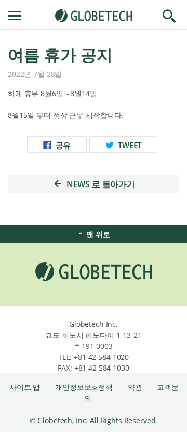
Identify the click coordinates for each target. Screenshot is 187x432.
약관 (136, 387)
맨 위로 (97, 234)
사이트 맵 (25, 387)
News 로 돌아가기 (99, 184)
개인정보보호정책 (85, 387)
